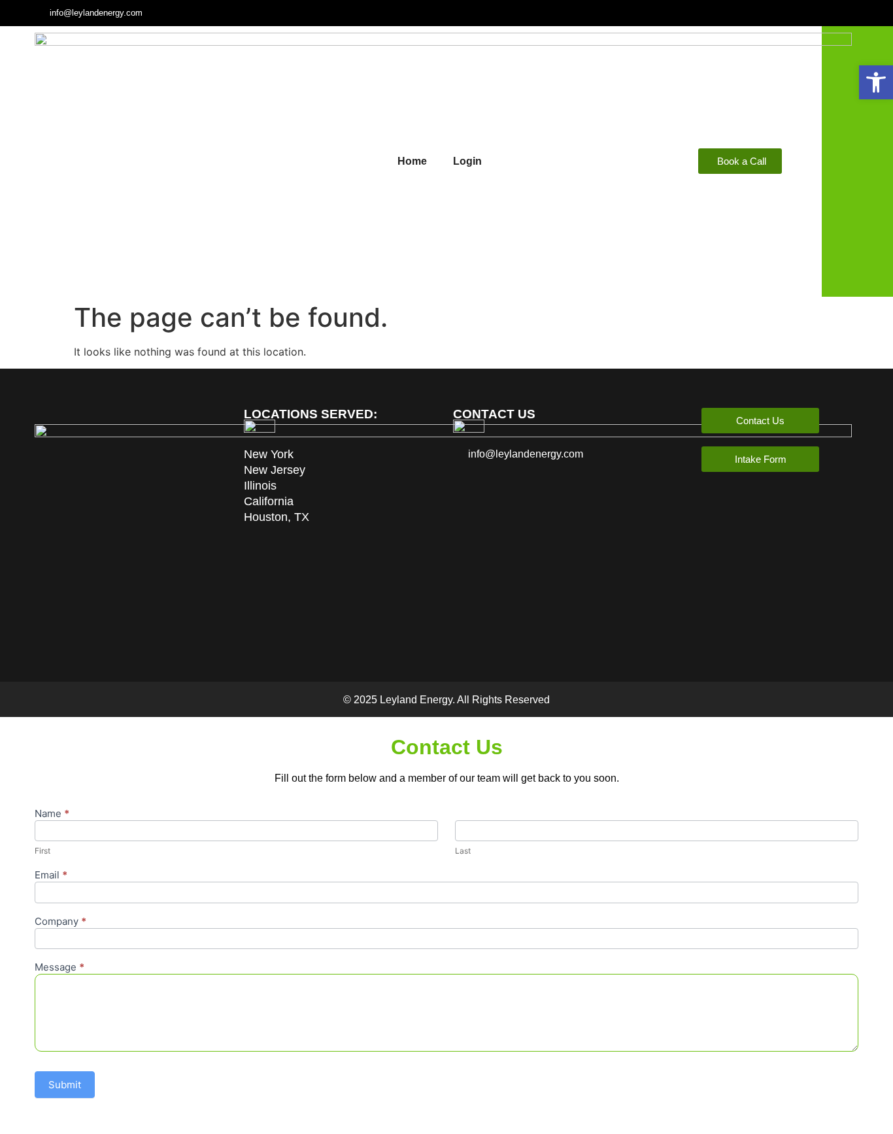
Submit (64, 1084)
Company (60, 921)
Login (467, 161)
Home (412, 161)
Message (59, 967)
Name (52, 814)
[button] (876, 82)
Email (51, 875)
